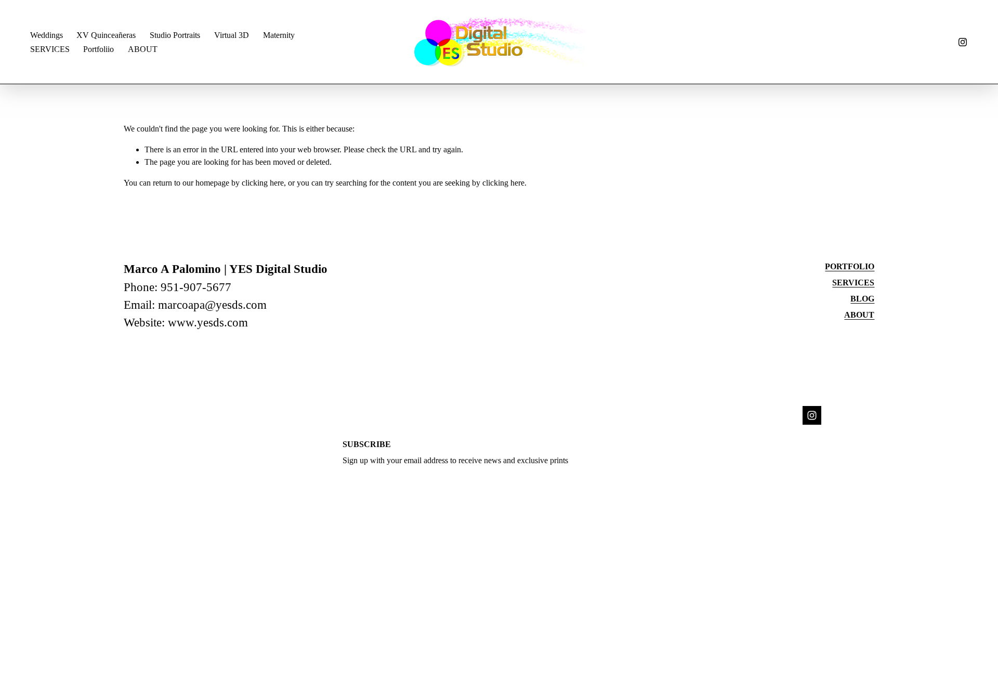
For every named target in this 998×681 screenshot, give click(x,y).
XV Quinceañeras (106, 35)
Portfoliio (98, 49)
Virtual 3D (231, 35)
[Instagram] (962, 42)
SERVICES (50, 49)
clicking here (263, 182)
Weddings (46, 35)
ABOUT (142, 49)
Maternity (279, 35)
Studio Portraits (175, 35)
